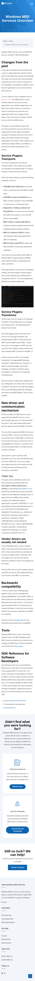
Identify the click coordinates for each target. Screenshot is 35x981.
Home (5, 41)
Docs (11, 41)
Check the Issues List (17, 769)
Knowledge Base (7, 919)
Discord (4, 936)
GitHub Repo (5, 939)
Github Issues (17, 786)
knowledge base (18, 620)
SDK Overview (6, 915)
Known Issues (6, 943)
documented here (9, 708)
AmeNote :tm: (25, 489)
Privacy (4, 902)
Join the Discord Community (17, 830)
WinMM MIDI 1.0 (7, 960)
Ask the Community (17, 811)
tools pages (19, 646)
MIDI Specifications (8, 922)
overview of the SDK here (17, 701)
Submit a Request (17, 867)
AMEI (23, 483)
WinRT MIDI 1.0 (6, 956)
